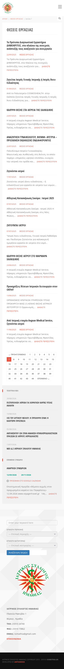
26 (21, 369)
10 (24, 359)
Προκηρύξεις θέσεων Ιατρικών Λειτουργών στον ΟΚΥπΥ (32, 288)
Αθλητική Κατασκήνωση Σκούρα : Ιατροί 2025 (30, 198)
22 (44, 364)
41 (15, 378)
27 (27, 369)
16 (9, 364)
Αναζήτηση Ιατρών (18, 552)
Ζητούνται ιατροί (15, 171)
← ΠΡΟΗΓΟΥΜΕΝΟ (17, 354)
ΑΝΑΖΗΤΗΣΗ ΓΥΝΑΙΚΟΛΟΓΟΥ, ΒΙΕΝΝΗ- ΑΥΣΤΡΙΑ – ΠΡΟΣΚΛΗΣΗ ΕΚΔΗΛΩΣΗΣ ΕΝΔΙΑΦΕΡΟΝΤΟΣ (32, 138)
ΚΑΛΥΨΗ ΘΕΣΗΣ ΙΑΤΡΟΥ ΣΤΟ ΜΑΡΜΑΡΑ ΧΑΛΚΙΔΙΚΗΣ (27, 257)
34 (21, 373)
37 (39, 373)
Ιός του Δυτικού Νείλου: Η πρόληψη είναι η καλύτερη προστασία (28, 419)
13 (41, 359)
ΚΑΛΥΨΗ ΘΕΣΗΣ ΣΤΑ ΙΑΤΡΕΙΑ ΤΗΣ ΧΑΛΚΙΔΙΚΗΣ (30, 110)
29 (39, 369)
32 (9, 373)
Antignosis (19, 662)
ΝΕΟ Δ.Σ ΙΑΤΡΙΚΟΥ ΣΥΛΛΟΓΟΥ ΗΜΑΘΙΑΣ (24, 448)
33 (15, 373)
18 (21, 364)
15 (53, 359)
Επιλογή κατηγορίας (16, 541)
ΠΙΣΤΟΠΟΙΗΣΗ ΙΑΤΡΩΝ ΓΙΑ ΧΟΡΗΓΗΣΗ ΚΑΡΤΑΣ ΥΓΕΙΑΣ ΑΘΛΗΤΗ (29, 404)
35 (27, 373)
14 (47, 359)
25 (15, 369)
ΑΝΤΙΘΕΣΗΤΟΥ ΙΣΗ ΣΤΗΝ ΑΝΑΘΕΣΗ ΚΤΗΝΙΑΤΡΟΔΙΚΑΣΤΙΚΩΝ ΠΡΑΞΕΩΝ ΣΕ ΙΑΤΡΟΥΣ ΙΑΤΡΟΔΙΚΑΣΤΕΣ (32, 435)
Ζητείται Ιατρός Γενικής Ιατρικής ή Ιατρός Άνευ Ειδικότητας (31, 81)
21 (39, 364)
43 (27, 378)
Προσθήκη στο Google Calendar (25, 481)
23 (50, 364)
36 (33, 373)
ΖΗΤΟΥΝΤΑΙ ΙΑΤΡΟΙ (16, 225)
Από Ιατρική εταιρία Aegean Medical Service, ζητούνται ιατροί (30, 322)
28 (33, 369)
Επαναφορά (38, 552)
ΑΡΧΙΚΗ (5, 19)
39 (50, 373)
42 (21, 378)
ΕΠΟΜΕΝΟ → (44, 378)
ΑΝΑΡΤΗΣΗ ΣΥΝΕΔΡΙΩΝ (16, 468)
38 (44, 373)
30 (44, 369)
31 (50, 369)
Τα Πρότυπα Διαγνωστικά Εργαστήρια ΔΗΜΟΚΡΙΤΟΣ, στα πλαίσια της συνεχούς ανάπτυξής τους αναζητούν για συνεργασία (29, 45)
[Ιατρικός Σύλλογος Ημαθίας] (7, 6)
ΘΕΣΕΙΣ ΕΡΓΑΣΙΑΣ (16, 19)
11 (30, 359)
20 (33, 364)
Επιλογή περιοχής (15, 530)
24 (9, 369)
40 (9, 378)
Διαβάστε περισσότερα (41, 100)
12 (35, 359)
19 (27, 364)
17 (15, 364)
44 (33, 378)
